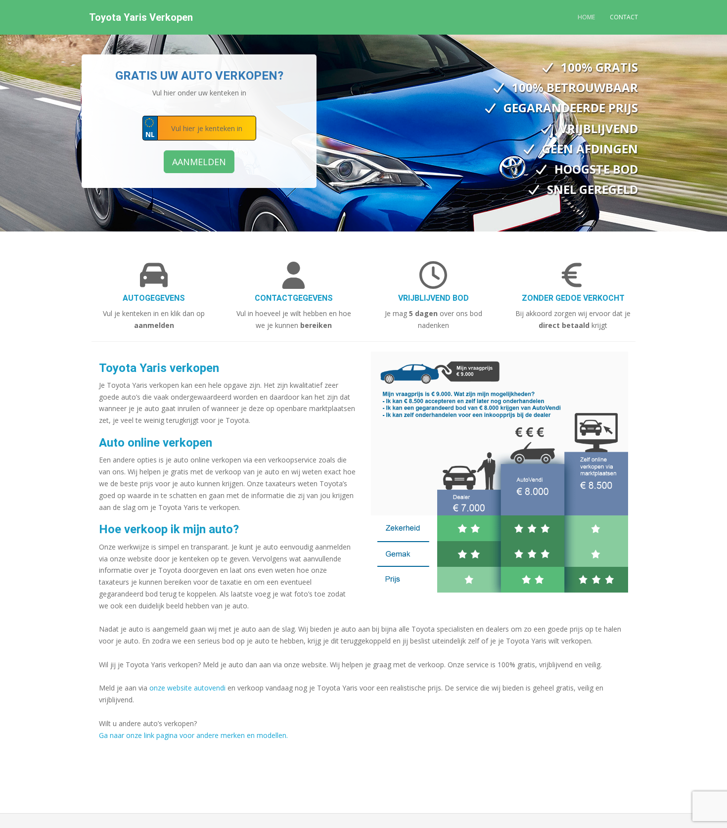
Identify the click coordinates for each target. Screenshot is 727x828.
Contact (624, 17)
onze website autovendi (187, 687)
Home (586, 17)
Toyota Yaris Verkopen (141, 17)
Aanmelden (199, 162)
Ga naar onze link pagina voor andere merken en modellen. (193, 735)
